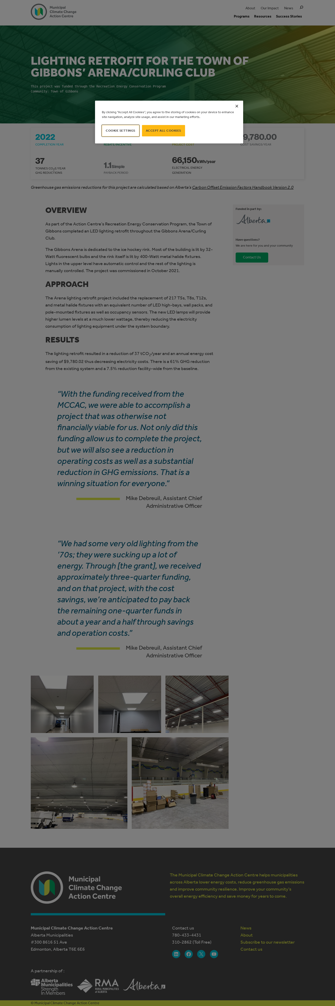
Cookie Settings (120, 131)
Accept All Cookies (163, 131)
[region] (169, 122)
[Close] (237, 106)
